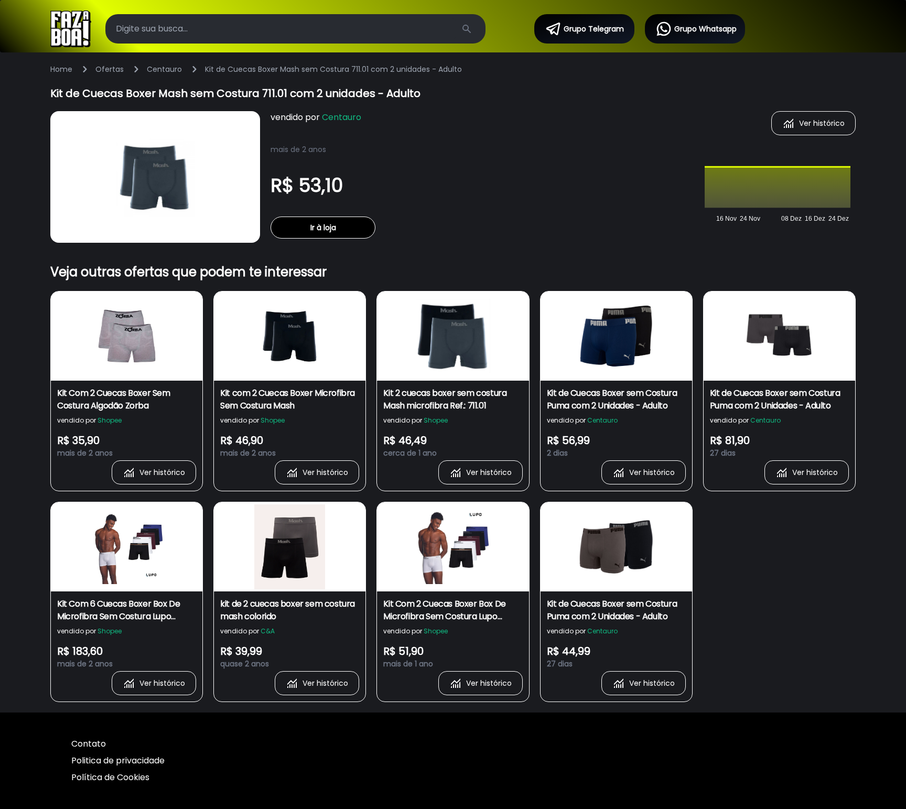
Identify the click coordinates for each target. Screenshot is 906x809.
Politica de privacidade (118, 760)
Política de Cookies (110, 777)
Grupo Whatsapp (705, 29)
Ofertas (109, 69)
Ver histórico (822, 123)
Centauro (164, 69)
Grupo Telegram (594, 29)
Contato (88, 744)
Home (61, 69)
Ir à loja (323, 227)
